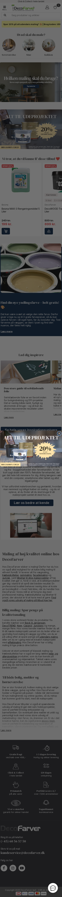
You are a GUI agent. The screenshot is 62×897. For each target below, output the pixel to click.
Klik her (31, 448)
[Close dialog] (59, 433)
